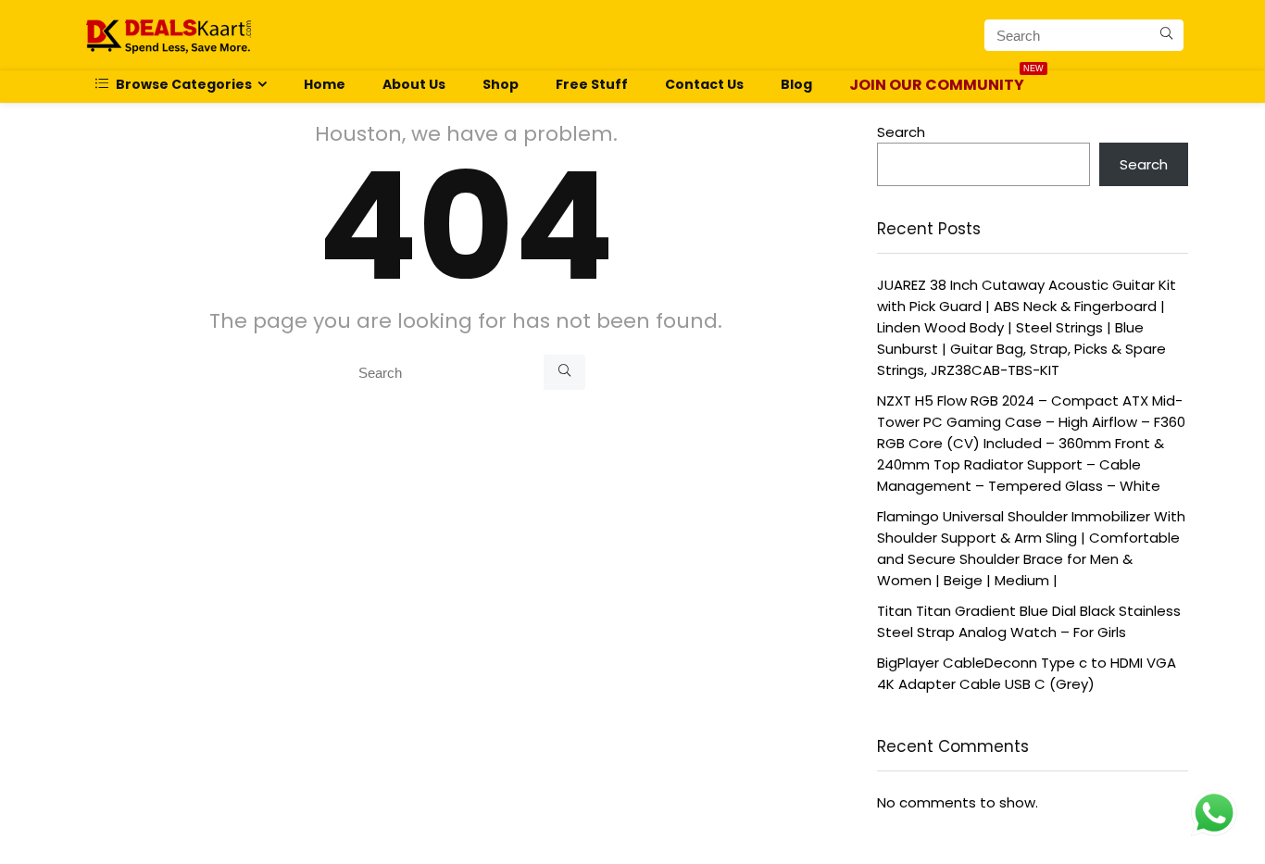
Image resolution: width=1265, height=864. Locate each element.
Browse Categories (182, 84)
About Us (413, 84)
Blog (796, 84)
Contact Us (704, 84)
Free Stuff (592, 84)
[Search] (1166, 35)
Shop (500, 84)
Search (901, 132)
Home (324, 84)
